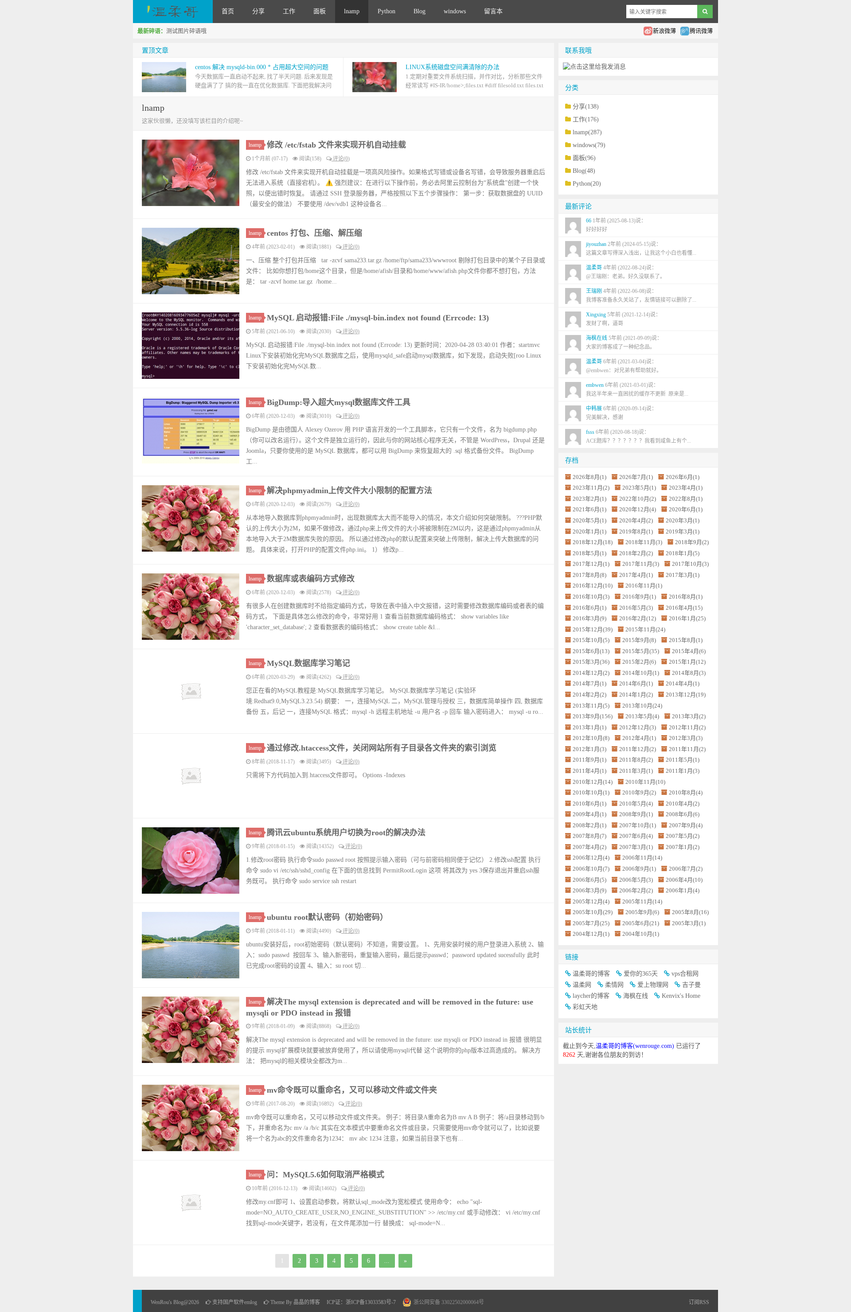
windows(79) (589, 145)
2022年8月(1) (686, 498)
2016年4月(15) (684, 607)
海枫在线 (624, 342)
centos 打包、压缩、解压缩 (314, 233)
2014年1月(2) (636, 694)
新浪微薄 (664, 30)
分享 (258, 11)
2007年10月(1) (637, 825)
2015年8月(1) (686, 640)
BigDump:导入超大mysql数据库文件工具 (338, 402)
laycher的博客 (591, 996)
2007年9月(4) (686, 825)
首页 (228, 11)
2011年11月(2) (687, 749)
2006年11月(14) (642, 857)
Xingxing (623, 319)
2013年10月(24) (642, 705)
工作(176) (586, 119)
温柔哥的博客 (591, 973)
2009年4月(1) (589, 814)
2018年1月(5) (682, 553)
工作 (289, 11)
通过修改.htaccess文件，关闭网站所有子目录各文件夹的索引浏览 (381, 748)
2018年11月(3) (643, 542)
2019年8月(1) (636, 531)
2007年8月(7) (589, 836)
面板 (319, 11)
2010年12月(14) (593, 782)
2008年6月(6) (682, 814)
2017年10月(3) (690, 564)
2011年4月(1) (589, 770)
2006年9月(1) (639, 868)
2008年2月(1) (589, 825)
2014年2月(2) (589, 694)
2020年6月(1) (686, 509)
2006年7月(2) (686, 868)
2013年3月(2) (689, 716)
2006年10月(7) (591, 868)
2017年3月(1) (682, 575)
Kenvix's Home (681, 996)
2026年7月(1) (636, 477)
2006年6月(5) (589, 879)
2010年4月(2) (682, 803)
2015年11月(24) (645, 629)
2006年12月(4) (591, 857)
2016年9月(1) (639, 596)
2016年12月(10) (593, 585)
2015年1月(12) (687, 661)
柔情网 (614, 984)
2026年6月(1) (682, 477)
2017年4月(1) (636, 575)
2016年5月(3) (636, 607)
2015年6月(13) (591, 651)
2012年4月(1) (639, 738)
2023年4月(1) (686, 487)
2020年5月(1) (589, 520)
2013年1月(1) (589, 727)
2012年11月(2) (687, 727)
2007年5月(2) (682, 836)
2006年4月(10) (684, 879)
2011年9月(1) (589, 759)
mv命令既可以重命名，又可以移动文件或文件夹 (352, 1090)
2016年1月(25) (687, 618)
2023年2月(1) (589, 498)
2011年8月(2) (636, 759)
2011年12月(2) (637, 749)
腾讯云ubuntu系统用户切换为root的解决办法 (346, 832)
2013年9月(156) (593, 716)
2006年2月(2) (636, 890)
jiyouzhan (641, 248)
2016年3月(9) (589, 618)
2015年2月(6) (639, 661)
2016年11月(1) (643, 585)
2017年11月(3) (640, 564)
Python (386, 11)
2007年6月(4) (636, 836)
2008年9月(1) (636, 814)
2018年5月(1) (589, 553)
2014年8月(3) (689, 673)
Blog (420, 11)
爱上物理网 (652, 984)
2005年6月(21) (640, 923)
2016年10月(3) (591, 596)
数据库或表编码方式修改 (311, 578)
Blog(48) (584, 170)
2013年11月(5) (591, 705)
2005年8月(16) (690, 912)
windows (455, 11)
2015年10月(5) (591, 640)
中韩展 (621, 412)
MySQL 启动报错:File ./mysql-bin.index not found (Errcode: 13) (378, 317)
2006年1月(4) (682, 890)
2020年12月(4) (637, 509)
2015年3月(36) (591, 661)
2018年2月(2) (636, 553)
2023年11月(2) (591, 487)
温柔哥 (625, 272)
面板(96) (584, 158)
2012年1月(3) (589, 749)
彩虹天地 (585, 1007)
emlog (250, 1302)
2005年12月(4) (591, 901)
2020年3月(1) (682, 520)
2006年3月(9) (589, 890)
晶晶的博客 (306, 1302)
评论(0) (341, 159)
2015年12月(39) (593, 629)
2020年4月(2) (636, 520)
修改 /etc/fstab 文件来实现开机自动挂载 (336, 144)
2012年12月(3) (637, 727)
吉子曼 (691, 984)
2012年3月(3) (686, 738)
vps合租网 (685, 973)
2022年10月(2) (637, 498)
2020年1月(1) (589, 531)
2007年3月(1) (636, 847)
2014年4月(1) (682, 683)
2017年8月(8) (589, 575)
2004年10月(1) (640, 933)
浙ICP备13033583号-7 (371, 1302)
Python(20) (587, 183)
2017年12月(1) (591, 564)
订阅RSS (699, 1302)
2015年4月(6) (689, 651)
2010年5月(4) (636, 803)
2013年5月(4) (642, 716)
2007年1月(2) (682, 847)
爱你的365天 (641, 973)
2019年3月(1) (682, 531)
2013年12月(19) (686, 694)
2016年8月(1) (686, 596)
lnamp (351, 11)
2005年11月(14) (642, 901)
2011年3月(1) (636, 770)
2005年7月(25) (591, 923)
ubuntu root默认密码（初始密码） (327, 917)
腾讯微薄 (701, 30)
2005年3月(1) (689, 923)
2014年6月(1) (636, 683)
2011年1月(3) (682, 770)
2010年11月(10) (645, 782)
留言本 (493, 11)
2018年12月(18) (593, 542)
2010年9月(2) (639, 792)
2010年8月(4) (686, 792)
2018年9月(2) (692, 542)
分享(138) (586, 106)
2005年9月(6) (642, 912)
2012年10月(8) (591, 738)
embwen (637, 389)
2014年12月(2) (591, 673)
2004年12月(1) (591, 933)
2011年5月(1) (682, 759)
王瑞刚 (641, 295)
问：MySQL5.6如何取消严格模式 (325, 1174)
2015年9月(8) (639, 640)
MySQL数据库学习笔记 (308, 663)
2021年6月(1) (589, 509)
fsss (638, 436)
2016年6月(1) (589, 607)
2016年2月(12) (637, 618)
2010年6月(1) (589, 803)
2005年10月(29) (593, 912)
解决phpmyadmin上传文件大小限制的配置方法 (349, 490)
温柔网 (582, 984)
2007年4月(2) (589, 847)
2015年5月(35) (640, 651)
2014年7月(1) (589, 683)
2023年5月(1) (639, 487)
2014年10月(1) (640, 673)
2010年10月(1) (591, 792)
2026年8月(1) (589, 477)
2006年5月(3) (636, 879)
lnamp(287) (587, 132)
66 (616, 225)
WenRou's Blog (173, 11)
